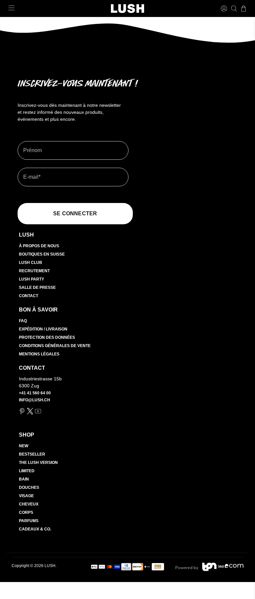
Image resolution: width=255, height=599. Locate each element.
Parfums (29, 520)
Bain (24, 479)
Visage (26, 496)
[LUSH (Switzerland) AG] (127, 8)
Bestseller (32, 454)
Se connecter (75, 213)
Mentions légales (39, 354)
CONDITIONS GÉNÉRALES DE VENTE (55, 345)
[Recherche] (234, 8)
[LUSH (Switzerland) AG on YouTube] (38, 413)
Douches (29, 487)
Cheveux (29, 504)
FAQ (23, 320)
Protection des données (47, 337)
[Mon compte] (224, 8)
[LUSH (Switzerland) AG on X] (30, 413)
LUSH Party (31, 279)
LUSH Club (30, 262)
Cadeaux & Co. (35, 529)
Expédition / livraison (43, 329)
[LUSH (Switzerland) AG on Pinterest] (22, 413)
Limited (27, 471)
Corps (26, 512)
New (23, 446)
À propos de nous (39, 246)
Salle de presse (37, 287)
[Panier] (243, 8)
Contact (28, 296)
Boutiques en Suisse (42, 254)
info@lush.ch (34, 400)
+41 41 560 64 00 (35, 393)
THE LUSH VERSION (38, 462)
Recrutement (34, 271)
